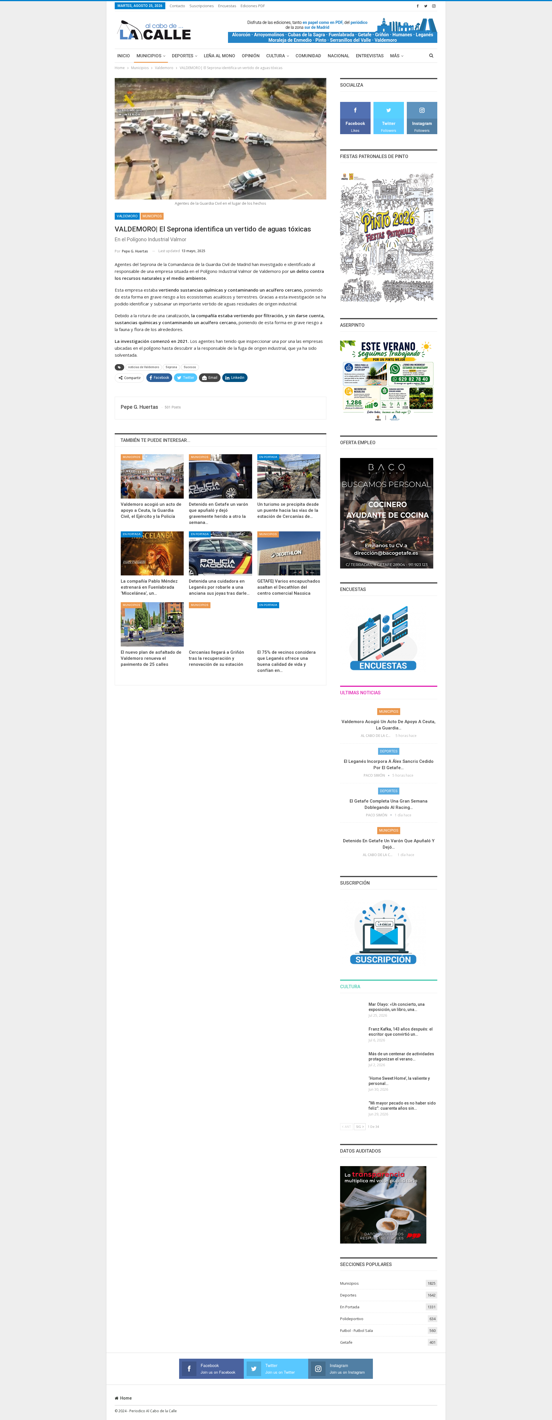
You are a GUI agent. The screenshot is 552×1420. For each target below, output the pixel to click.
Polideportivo (351, 1318)
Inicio (123, 55)
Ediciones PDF (253, 5)
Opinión (251, 55)
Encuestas (227, 5)
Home (126, 1398)
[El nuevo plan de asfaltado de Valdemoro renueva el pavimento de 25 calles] (152, 624)
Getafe (346, 1342)
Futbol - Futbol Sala (356, 1330)
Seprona (171, 367)
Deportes (182, 55)
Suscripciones (201, 5)
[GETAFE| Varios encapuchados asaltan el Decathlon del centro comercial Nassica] (288, 553)
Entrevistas (370, 55)
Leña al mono (219, 55)
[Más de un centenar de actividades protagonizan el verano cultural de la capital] (352, 1060)
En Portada (268, 457)
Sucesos (190, 367)
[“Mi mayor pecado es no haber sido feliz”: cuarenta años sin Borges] (352, 1109)
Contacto (177, 5)
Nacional (338, 55)
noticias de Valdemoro (143, 367)
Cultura (275, 55)
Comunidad (308, 55)
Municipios (149, 55)
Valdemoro (127, 216)
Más (394, 55)
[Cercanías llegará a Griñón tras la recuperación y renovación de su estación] (220, 624)
